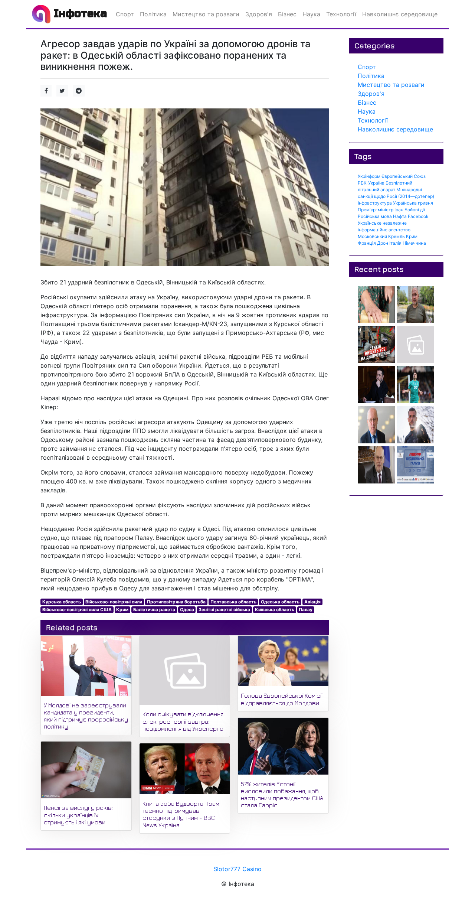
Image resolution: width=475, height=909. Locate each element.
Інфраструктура (375, 203)
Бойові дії (414, 209)
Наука (367, 111)
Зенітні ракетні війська (224, 609)
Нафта (400, 216)
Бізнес (367, 102)
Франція (367, 243)
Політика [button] (153, 14)
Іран (398, 209)
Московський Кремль (381, 236)
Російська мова (375, 216)
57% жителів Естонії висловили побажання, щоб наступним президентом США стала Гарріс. (282, 795)
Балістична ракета (154, 609)
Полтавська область (233, 602)
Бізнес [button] (287, 14)
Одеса (187, 609)
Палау (305, 609)
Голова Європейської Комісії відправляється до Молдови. (281, 699)
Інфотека (78, 13)
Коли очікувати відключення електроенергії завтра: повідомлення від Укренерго (182, 721)
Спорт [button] (125, 14)
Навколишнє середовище (395, 129)
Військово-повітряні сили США (77, 609)
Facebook (418, 216)
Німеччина (414, 243)
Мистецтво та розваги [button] (206, 14)
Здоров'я (371, 93)
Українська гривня (413, 203)
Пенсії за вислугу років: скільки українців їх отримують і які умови (78, 814)
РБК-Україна (371, 183)
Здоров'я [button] (258, 14)
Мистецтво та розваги (391, 84)
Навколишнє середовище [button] (400, 14)
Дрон (382, 243)
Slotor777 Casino (237, 869)
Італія (395, 243)
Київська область (274, 609)
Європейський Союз (403, 176)
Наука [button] (311, 14)
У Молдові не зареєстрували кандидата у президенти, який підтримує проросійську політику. (86, 716)
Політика (371, 75)
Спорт (367, 67)
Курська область (61, 602)
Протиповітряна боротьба (176, 602)
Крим (122, 609)
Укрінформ (369, 176)
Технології (373, 120)
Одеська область (280, 602)
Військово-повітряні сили (113, 602)
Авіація (312, 602)
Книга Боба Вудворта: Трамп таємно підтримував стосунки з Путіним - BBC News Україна (182, 814)
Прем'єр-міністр (375, 209)
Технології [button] (341, 14)
